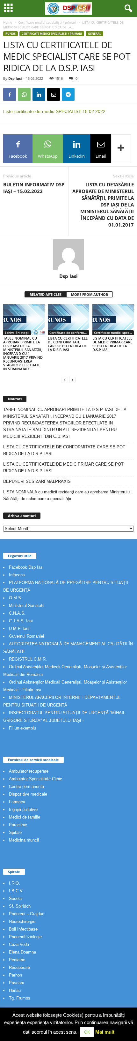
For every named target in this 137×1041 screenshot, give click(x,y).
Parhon (15, 975)
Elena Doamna (22, 952)
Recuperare (19, 967)
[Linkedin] (38, 94)
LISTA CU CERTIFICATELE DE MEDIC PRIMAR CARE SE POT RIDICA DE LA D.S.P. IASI (112, 344)
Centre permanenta (26, 786)
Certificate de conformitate (69, 332)
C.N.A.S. (17, 613)
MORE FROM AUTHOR (89, 294)
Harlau (15, 990)
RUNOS (10, 34)
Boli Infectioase (23, 929)
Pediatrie (17, 959)
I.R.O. (14, 883)
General (94, 34)
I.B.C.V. (16, 890)
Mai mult (104, 1032)
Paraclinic (18, 824)
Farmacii (17, 801)
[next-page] (72, 379)
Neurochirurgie (22, 921)
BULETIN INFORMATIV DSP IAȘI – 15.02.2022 (33, 187)
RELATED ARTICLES (45, 294)
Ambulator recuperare (28, 771)
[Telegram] (68, 94)
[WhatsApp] (24, 94)
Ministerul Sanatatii (26, 605)
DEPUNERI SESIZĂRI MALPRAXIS (37, 481)
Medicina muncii (24, 840)
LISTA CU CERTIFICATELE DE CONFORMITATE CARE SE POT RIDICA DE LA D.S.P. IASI (68, 344)
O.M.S (15, 597)
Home (7, 22)
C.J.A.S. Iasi (21, 620)
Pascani (16, 982)
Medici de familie (24, 817)
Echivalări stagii (17, 332)
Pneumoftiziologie (25, 936)
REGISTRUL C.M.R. (28, 659)
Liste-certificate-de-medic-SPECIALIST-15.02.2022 (54, 111)
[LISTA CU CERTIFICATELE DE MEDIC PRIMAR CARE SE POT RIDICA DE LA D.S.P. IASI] (113, 319)
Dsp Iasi (15, 78)
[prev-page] (64, 379)
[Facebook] (9, 94)
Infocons (17, 575)
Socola (15, 898)
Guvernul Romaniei (26, 636)
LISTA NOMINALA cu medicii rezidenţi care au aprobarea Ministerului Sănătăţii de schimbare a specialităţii (67, 495)
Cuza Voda (19, 944)
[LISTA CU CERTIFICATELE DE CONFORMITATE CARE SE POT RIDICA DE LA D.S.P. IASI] (68, 319)
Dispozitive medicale (28, 794)
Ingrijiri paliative (23, 809)
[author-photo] (68, 254)
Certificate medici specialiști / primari (47, 22)
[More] (121, 148)
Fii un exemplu (22, 728)
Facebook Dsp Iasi (26, 567)
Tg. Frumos (19, 998)
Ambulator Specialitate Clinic (35, 778)
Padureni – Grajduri (26, 913)
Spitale (15, 832)
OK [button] (87, 1032)
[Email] (53, 94)
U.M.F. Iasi (19, 628)
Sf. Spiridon (20, 906)
